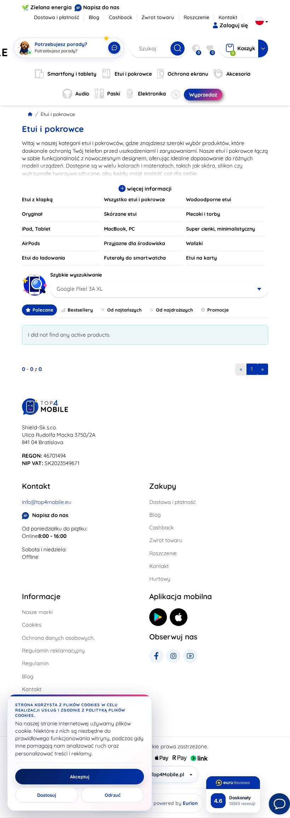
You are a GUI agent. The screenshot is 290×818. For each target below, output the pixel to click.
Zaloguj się (234, 25)
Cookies (31, 624)
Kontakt (228, 17)
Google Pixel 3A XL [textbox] (80, 288)
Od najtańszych (124, 310)
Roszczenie (196, 17)
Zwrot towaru (157, 17)
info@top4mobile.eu (46, 502)
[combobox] (159, 288)
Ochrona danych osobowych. (58, 637)
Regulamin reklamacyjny (53, 650)
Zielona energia (51, 7)
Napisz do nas (101, 7)
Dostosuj (46, 795)
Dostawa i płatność (56, 17)
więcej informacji (149, 188)
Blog (94, 17)
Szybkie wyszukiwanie (76, 275)
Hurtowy (159, 578)
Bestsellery (80, 310)
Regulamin (35, 663)
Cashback (120, 17)
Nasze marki (37, 612)
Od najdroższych (174, 310)
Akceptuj (79, 776)
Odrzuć (113, 795)
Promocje (218, 310)
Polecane (43, 310)
